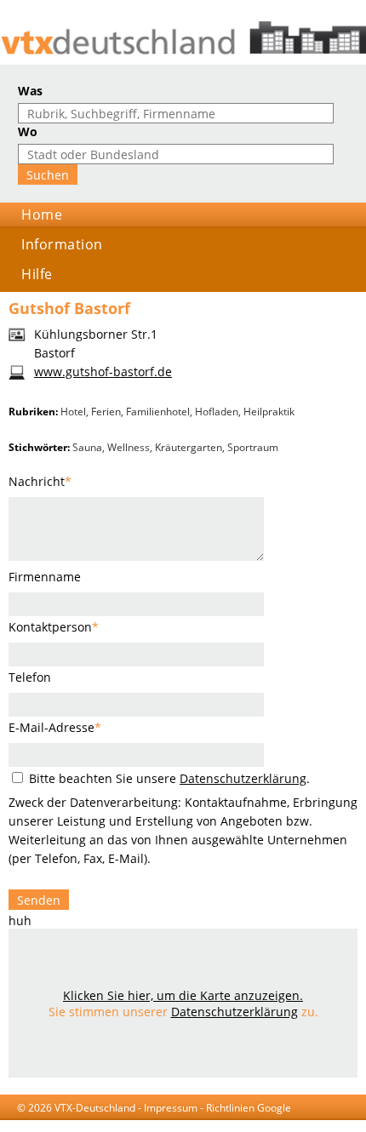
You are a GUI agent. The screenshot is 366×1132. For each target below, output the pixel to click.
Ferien (106, 411)
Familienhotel (158, 411)
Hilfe (37, 274)
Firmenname (45, 577)
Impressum (170, 1108)
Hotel (73, 411)
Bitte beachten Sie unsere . (168, 778)
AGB (93, 1124)
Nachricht (40, 481)
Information (62, 244)
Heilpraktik (269, 411)
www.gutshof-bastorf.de (103, 371)
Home (41, 214)
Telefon (30, 677)
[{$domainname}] (183, 37)
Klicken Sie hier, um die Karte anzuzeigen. (183, 995)
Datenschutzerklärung (243, 778)
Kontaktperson (54, 627)
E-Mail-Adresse (55, 727)
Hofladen (216, 411)
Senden (38, 900)
